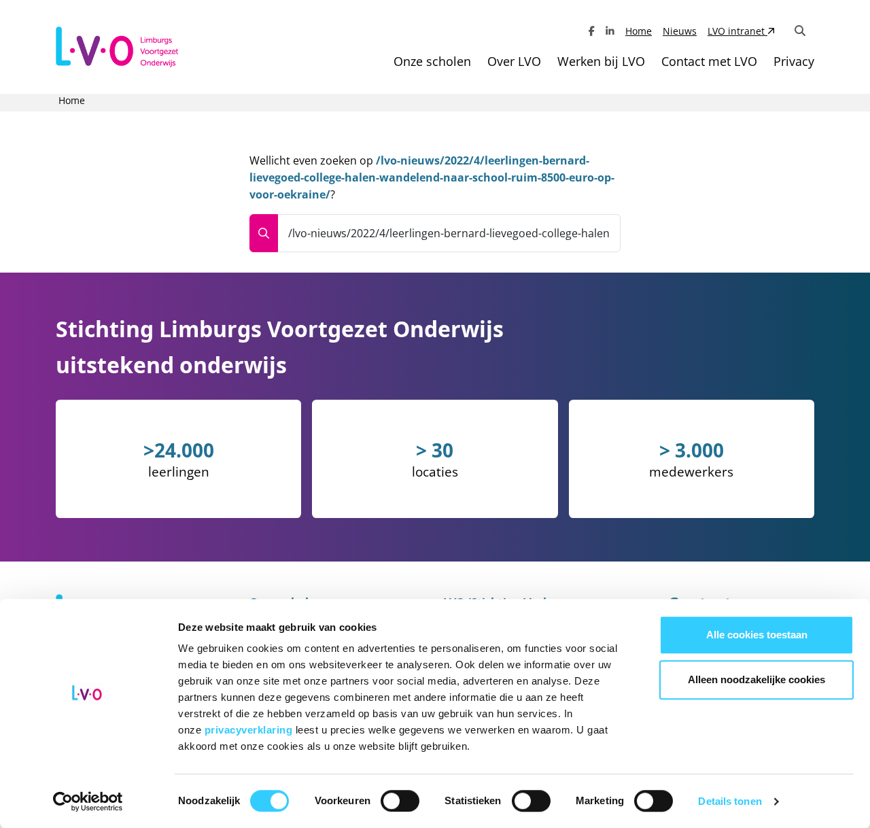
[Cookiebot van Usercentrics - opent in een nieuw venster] (88, 801)
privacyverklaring (250, 730)
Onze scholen (432, 61)
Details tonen (729, 801)
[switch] (400, 801)
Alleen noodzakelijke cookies (756, 679)
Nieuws (680, 30)
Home (638, 30)
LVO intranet (737, 30)
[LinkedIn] (610, 30)
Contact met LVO (709, 61)
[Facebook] (592, 30)
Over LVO (514, 61)
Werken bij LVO (601, 61)
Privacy (793, 61)
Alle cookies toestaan (756, 634)
